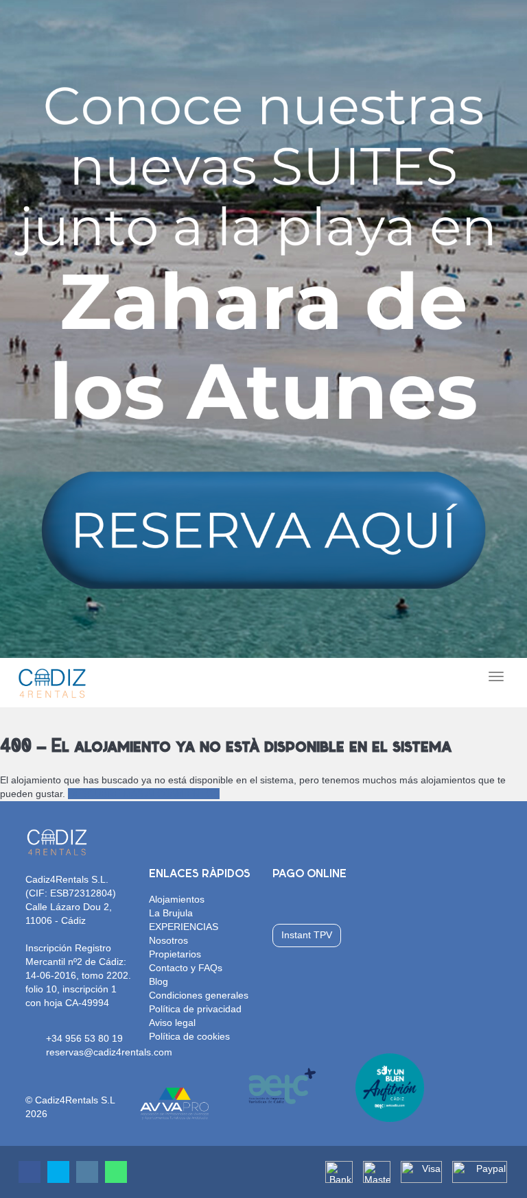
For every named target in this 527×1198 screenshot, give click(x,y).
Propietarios (175, 954)
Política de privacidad (195, 1008)
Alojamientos (176, 899)
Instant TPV (306, 934)
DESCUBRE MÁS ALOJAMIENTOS (144, 793)
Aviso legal (172, 1022)
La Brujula (171, 912)
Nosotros (168, 940)
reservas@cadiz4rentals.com (109, 1052)
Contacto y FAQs (185, 967)
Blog (158, 981)
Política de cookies (189, 1036)
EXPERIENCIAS (183, 926)
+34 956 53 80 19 (84, 1038)
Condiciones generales (198, 995)
